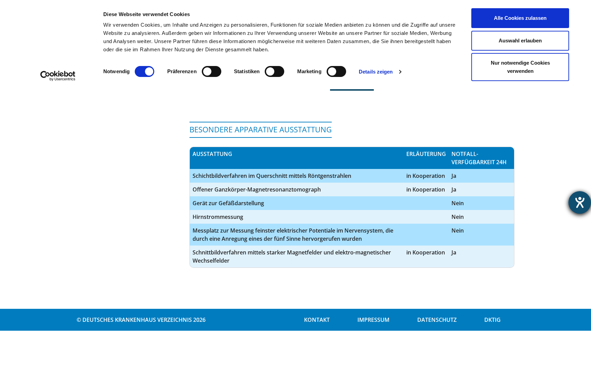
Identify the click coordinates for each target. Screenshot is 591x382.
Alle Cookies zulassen (520, 18)
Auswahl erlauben (520, 40)
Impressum (373, 319)
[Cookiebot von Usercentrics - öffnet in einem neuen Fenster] (58, 76)
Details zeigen (376, 72)
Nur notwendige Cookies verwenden (520, 67)
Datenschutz (437, 319)
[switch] (211, 71)
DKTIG (492, 319)
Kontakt (317, 319)
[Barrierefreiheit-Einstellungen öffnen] (579, 202)
